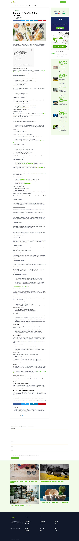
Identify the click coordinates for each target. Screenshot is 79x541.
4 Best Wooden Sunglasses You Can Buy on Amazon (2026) (63, 76)
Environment (27, 530)
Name (12, 441)
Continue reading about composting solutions (21, 286)
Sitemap (41, 530)
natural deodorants (21, 162)
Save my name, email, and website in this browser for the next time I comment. (25, 455)
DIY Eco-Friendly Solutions (19, 59)
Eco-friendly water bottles (19, 138)
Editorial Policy (42, 528)
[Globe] (20, 415)
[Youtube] (59, 13)
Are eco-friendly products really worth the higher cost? (22, 63)
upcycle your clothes (27, 184)
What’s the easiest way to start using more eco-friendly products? (24, 65)
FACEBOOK (56, 528)
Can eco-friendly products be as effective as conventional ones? (24, 66)
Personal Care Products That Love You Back (20, 53)
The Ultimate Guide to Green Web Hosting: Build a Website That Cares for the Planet (63, 112)
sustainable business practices (23, 107)
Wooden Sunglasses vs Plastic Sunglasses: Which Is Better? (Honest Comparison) (63, 63)
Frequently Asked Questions (18, 62)
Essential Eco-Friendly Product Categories (20, 52)
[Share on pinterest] (42, 20)
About (27, 5)
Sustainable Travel (27, 523)
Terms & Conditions (42, 523)
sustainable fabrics (27, 180)
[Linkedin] (22, 415)
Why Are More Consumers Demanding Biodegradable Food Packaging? (63, 99)
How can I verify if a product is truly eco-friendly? (22, 64)
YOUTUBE (56, 519)
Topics (16, 5)
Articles (12, 5)
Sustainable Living (27, 519)
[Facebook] (56, 13)
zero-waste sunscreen (26, 166)
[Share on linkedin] (34, 20)
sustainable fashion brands (23, 179)
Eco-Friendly (17, 10)
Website (12, 450)
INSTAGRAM (56, 521)
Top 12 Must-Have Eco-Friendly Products (20, 55)
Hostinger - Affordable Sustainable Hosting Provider (62, 54)
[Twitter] (57, 13)
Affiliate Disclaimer (42, 521)
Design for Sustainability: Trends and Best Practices (63, 86)
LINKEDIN (56, 523)
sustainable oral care (39, 167)
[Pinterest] (60, 13)
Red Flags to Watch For (19, 58)
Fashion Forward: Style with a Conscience (20, 54)
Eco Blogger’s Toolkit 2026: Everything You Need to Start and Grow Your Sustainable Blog (63, 124)
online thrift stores (27, 183)
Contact (35, 5)
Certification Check (18, 56)
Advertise (30, 5)
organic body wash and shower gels (27, 163)
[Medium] (64, 13)
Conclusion (16, 60)
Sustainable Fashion (27, 521)
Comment (13, 428)
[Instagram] (62, 13)
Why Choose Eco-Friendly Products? (19, 51)
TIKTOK (56, 530)
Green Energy (27, 528)
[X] (13, 528)
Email (12, 446)
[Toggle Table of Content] (32, 50)
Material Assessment (18, 57)
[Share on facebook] (17, 20)
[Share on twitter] (25, 20)
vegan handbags (19, 182)
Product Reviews (21, 5)
